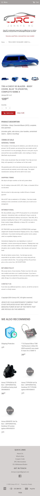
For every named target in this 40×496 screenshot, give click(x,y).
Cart (37, 2)
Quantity (3, 105)
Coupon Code (20, 459)
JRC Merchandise (20, 462)
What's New (20, 456)
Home (3, 42)
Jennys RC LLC (15, 484)
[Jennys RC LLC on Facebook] (20, 476)
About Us (20, 453)
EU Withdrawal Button (20, 464)
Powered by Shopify (26, 484)
